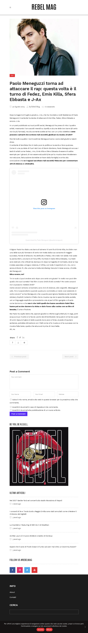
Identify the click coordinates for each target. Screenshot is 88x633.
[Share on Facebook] (17, 337)
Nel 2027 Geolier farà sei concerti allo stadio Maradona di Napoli (36, 500)
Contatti (13, 597)
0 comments (50, 107)
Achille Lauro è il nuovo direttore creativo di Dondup (31, 536)
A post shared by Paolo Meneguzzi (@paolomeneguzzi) (44, 240)
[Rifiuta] (85, 627)
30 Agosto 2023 (18, 107)
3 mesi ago (16, 517)
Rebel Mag (35, 107)
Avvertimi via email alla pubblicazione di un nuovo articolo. (36, 410)
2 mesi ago (16, 504)
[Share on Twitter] (20, 337)
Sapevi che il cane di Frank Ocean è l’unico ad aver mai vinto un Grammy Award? (43, 547)
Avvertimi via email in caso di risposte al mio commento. (35, 407)
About (12, 592)
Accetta (40, 629)
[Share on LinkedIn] (23, 337)
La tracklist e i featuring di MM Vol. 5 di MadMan (29, 525)
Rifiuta (49, 629)
